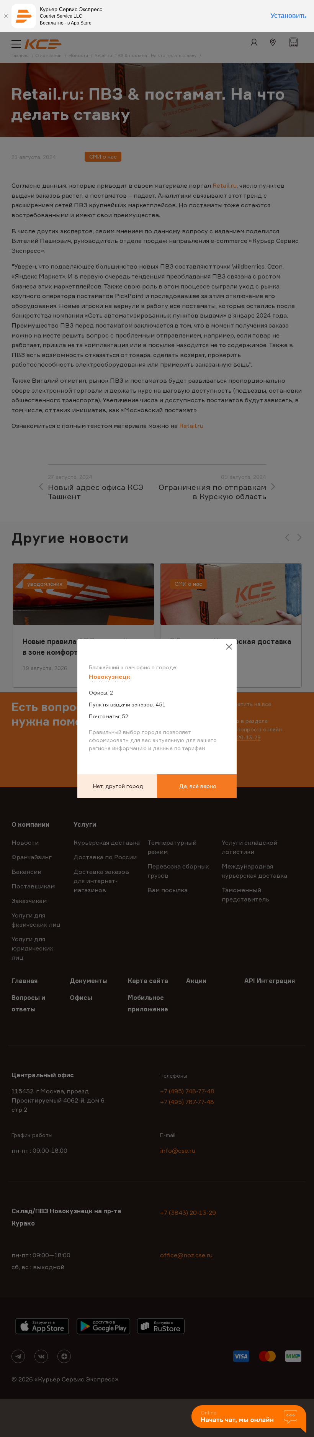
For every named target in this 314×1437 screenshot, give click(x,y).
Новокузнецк (109, 676)
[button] (248, 1419)
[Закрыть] (5, 16)
